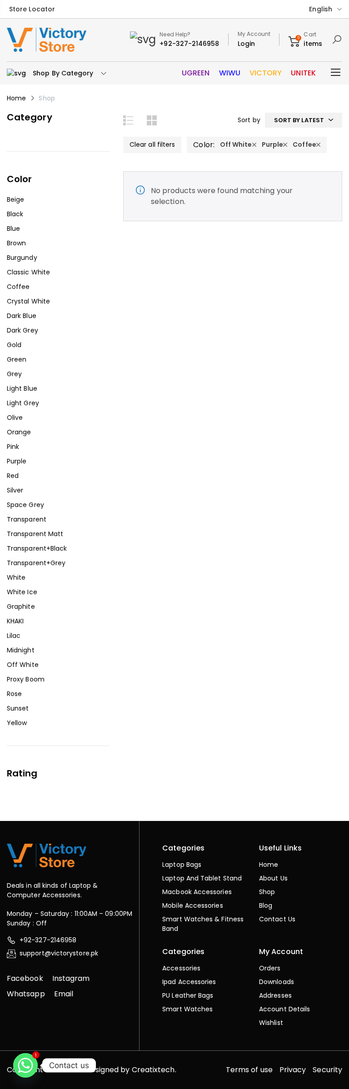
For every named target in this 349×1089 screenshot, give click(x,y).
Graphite (21, 606)
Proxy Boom (26, 679)
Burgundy (22, 257)
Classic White (28, 272)
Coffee (18, 286)
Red (13, 475)
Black (15, 214)
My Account (254, 34)
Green (16, 359)
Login (246, 43)
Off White (23, 664)
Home (16, 98)
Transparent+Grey (36, 562)
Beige (15, 199)
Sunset (18, 708)
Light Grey (23, 403)
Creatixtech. (154, 1069)
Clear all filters (152, 144)
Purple (16, 461)
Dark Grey (22, 330)
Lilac (13, 635)
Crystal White (28, 301)
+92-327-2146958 (189, 43)
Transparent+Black (37, 548)
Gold (14, 344)
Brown (16, 243)
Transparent (26, 519)
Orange (19, 432)
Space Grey (25, 504)
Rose (14, 693)
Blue (13, 228)
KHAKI (15, 621)
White (16, 577)
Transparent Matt (35, 533)
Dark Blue (21, 315)
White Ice (22, 592)
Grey (14, 373)
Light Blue (22, 388)
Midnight (21, 650)
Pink (13, 446)
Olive (15, 417)
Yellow (17, 722)
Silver (15, 490)
